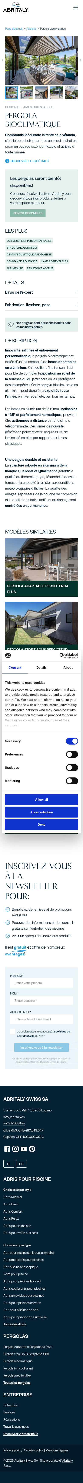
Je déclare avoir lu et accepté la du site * (43, 1033)
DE (21, 1163)
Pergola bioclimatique (18, 1361)
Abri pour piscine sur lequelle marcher (29, 1252)
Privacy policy (12, 1450)
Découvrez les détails (29, 161)
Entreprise (10, 1405)
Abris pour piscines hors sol (22, 1281)
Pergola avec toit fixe (17, 1375)
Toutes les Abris (14, 1324)
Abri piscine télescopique (20, 1266)
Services (9, 1412)
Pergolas (31, 28)
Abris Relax (11, 1218)
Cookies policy (34, 1450)
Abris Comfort (12, 1211)
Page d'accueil (14, 28)
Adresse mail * (20, 1012)
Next (80, 60)
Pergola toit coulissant (18, 1368)
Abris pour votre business (20, 1232)
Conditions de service (46, 1061)
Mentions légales (57, 1450)
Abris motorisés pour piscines (23, 1259)
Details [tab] (41, 667)
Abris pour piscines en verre (22, 1302)
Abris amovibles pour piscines (23, 1295)
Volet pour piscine (15, 1274)
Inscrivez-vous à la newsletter (41, 1047)
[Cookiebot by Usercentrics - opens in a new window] (59, 655)
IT (8, 1163)
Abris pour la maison (17, 1225)
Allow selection (41, 812)
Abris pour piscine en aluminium (25, 1317)
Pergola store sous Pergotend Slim (26, 1354)
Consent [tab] (15, 667)
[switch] (72, 754)
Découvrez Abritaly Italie (20, 1433)
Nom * (14, 993)
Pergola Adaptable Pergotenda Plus (27, 1346)
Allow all (41, 799)
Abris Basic (11, 1204)
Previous (2, 60)
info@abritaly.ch (14, 1116)
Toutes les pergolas (16, 1382)
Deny (41, 824)
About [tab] (68, 667)
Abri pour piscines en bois (21, 1309)
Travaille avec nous (16, 1426)
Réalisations (11, 1419)
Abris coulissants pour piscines (24, 1288)
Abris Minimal (12, 1196)
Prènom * (16, 976)
